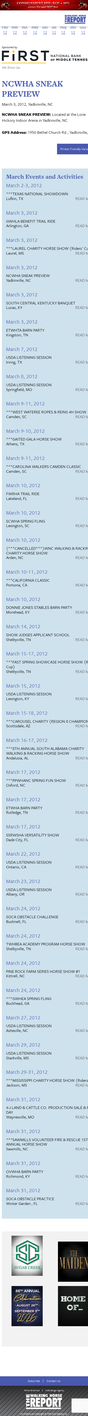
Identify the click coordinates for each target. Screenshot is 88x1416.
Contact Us (53, 1380)
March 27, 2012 (23, 1017)
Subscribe (34, 1380)
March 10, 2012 (23, 485)
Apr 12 (25, 29)
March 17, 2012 (23, 771)
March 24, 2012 (23, 908)
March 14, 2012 (23, 626)
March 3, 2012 (22, 212)
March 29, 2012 (23, 1044)
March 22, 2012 (23, 853)
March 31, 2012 (23, 1099)
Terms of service (32, 1390)
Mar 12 (14, 29)
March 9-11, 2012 (25, 403)
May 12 (34, 29)
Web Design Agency (54, 1390)
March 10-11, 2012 (27, 571)
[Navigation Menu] (3, 18)
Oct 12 (83, 29)
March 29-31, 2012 (27, 1071)
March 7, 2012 (22, 349)
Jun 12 (45, 29)
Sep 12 (73, 29)
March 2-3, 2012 (24, 185)
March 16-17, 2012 (27, 740)
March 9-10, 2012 (25, 430)
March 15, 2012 (23, 685)
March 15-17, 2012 (27, 653)
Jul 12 (54, 29)
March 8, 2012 (22, 376)
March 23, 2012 (23, 881)
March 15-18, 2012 (27, 712)
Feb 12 (5, 29)
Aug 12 (63, 29)
